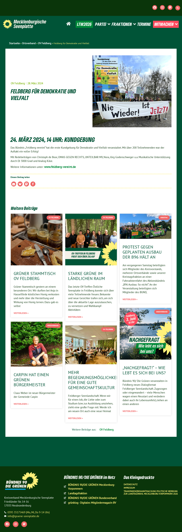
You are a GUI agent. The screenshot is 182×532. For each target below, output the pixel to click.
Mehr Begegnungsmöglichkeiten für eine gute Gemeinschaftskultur (96, 380)
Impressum (129, 487)
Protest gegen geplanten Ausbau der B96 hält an (142, 252)
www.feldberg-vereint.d (58, 167)
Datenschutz (130, 484)
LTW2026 (84, 24)
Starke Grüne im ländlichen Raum (86, 276)
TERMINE (144, 24)
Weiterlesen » (21, 313)
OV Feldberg (44, 43)
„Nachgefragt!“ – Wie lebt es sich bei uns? (144, 370)
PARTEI (100, 24)
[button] (177, 8)
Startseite (14, 43)
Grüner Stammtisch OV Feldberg (34, 276)
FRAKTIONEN (122, 24)
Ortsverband (29, 43)
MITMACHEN (164, 24)
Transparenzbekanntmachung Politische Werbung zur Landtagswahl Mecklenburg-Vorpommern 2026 (151, 492)
